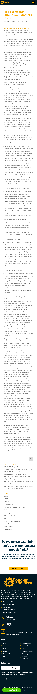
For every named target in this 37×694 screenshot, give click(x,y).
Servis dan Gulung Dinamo (12, 521)
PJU (5, 518)
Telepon (9, 617)
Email (8, 624)
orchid (8, 22)
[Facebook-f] (2, 678)
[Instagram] (6, 678)
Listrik (5, 510)
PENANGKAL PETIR (9, 515)
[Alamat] (3, 631)
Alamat (9, 630)
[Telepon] (3, 618)
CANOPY (6, 496)
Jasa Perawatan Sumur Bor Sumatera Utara (17, 28)
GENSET (6, 499)
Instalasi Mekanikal (9, 504)
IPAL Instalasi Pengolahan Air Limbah (15, 507)
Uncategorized (8, 529)
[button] (33, 2)
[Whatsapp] (10, 678)
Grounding (7, 502)
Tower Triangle (8, 527)
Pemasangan (7, 513)
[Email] (3, 625)
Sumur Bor (24, 22)
